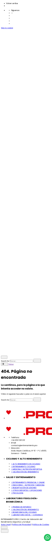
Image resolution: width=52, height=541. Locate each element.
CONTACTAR (12, 352)
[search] (37, 361)
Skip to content (7, 28)
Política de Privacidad (21, 327)
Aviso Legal (6, 327)
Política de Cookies (39, 327)
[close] (4, 261)
